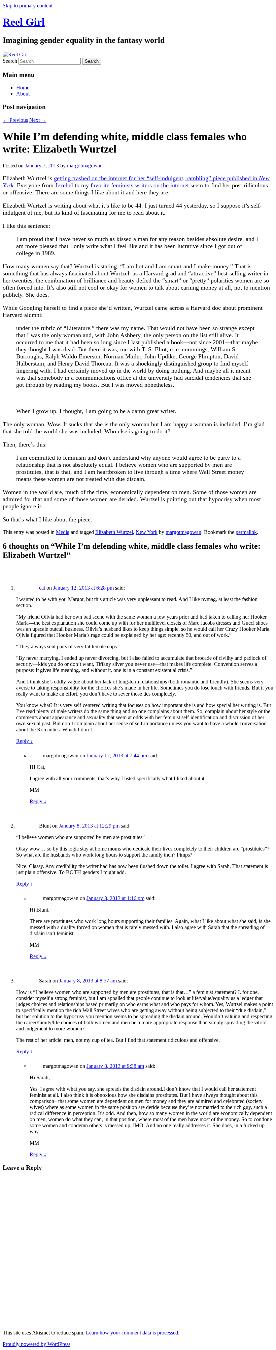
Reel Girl (24, 22)
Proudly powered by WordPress (36, 1344)
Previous (15, 120)
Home (22, 87)
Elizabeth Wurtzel (114, 532)
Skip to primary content (28, 5)
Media (62, 532)
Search (10, 61)
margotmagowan (85, 165)
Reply (24, 741)
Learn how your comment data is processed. (132, 1332)
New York (147, 532)
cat (42, 588)
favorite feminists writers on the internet (140, 185)
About (23, 94)
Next (37, 120)
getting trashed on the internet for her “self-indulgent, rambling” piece (140, 178)
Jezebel (64, 185)
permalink (246, 532)
